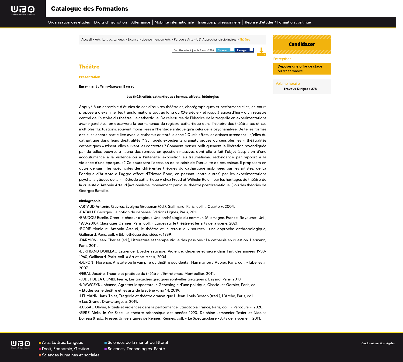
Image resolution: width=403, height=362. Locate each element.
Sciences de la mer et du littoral (138, 342)
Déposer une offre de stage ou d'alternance (300, 68)
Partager (242, 50)
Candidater (302, 44)
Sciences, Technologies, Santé (136, 348)
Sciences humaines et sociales (70, 355)
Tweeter (223, 50)
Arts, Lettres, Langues (62, 342)
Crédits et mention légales (378, 343)
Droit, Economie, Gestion (65, 348)
